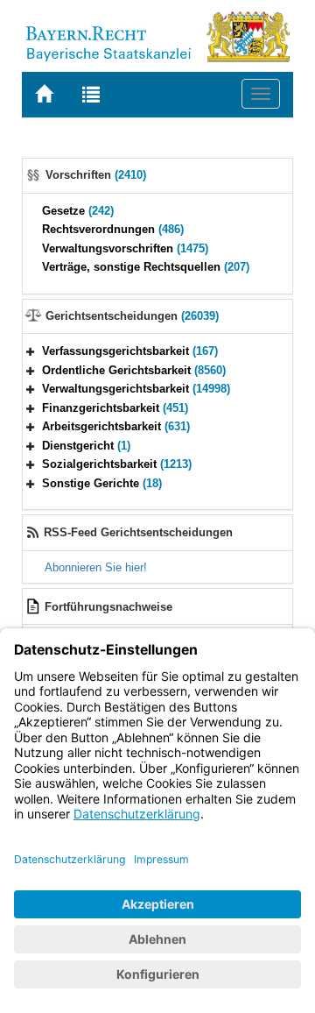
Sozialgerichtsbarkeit (117, 464)
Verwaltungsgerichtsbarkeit (136, 388)
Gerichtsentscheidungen (132, 315)
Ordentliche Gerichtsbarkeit (134, 370)
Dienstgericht (86, 445)
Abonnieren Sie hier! (96, 567)
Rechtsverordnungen (113, 229)
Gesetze (78, 210)
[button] (30, 351)
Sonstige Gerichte (102, 483)
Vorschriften (96, 174)
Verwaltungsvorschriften (125, 248)
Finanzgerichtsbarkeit (115, 407)
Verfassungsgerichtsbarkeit (130, 351)
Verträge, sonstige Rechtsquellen (145, 266)
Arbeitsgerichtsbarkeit (116, 426)
